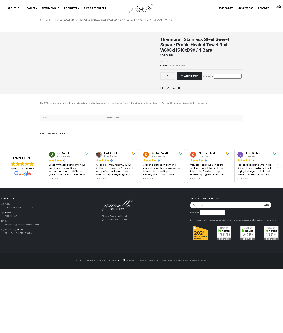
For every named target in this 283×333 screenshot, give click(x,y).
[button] (279, 166)
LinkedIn (173, 88)
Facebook (162, 88)
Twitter (168, 88)
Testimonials (50, 8)
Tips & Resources (95, 8)
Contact (263, 8)
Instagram (124, 260)
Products (70, 8)
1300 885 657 (226, 8)
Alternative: (208, 76)
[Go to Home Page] (41, 20)
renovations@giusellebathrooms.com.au (22, 225)
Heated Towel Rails (177, 65)
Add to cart (191, 76)
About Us (13, 8)
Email (179, 88)
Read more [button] (54, 178)
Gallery (32, 8)
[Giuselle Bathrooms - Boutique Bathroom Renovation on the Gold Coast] (141, 8)
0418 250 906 (245, 8)
